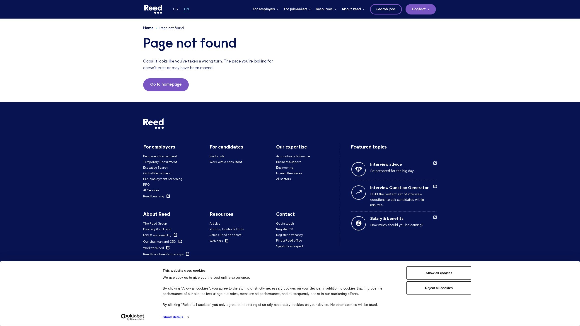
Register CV (284, 229)
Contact (419, 9)
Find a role (217, 156)
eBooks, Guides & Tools (227, 229)
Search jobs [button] (386, 9)
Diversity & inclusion (157, 229)
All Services (151, 190)
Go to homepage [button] (166, 85)
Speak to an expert (289, 246)
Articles (215, 223)
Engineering (284, 167)
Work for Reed (153, 248)
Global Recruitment (157, 173)
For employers (264, 9)
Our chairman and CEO (159, 242)
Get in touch (285, 223)
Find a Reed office (289, 240)
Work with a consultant (226, 162)
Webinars (216, 241)
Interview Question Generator (399, 187)
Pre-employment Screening (162, 179)
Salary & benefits (387, 218)
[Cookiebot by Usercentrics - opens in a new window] (132, 317)
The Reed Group (155, 223)
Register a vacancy (289, 235)
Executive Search (155, 167)
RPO (146, 184)
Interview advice (386, 164)
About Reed (351, 9)
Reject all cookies (439, 288)
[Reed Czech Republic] (153, 9)
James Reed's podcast (225, 235)
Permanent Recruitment (160, 156)
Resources (324, 9)
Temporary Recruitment (160, 162)
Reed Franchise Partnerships (163, 254)
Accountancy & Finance (293, 156)
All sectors (283, 179)
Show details (173, 317)
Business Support (288, 162)
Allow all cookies (438, 273)
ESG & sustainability (157, 235)
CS (175, 9)
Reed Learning (153, 196)
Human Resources (289, 173)
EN (186, 9)
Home (148, 28)
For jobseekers (295, 9)
